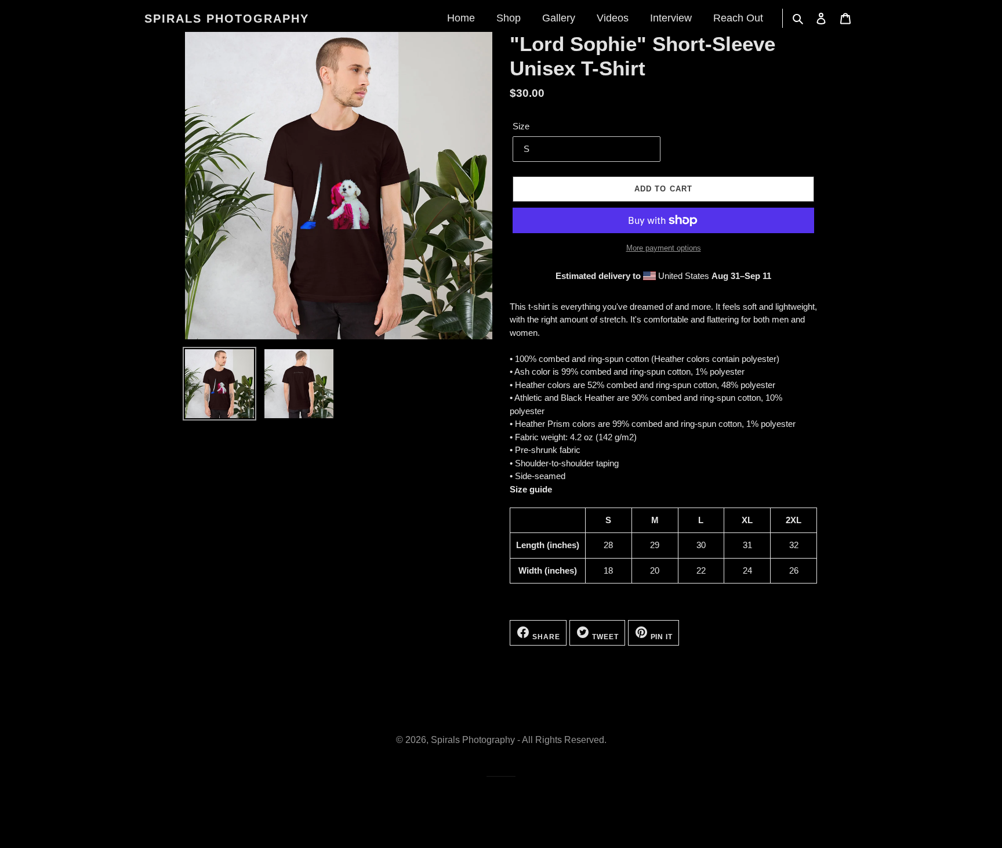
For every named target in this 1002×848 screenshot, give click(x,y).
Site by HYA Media (501, 783)
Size (521, 126)
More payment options (663, 248)
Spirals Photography (226, 18)
